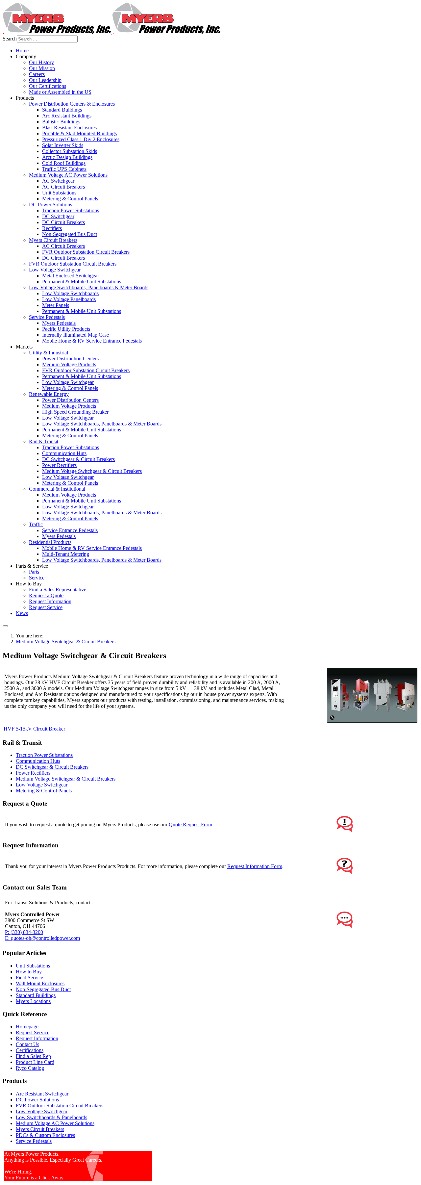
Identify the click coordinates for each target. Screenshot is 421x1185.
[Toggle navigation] (5, 626)
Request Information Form (254, 866)
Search (10, 38)
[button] (26, 56)
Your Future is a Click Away (33, 1177)
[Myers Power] (111, 32)
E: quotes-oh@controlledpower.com (42, 938)
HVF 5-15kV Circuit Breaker (34, 729)
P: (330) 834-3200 (24, 932)
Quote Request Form (190, 824)
